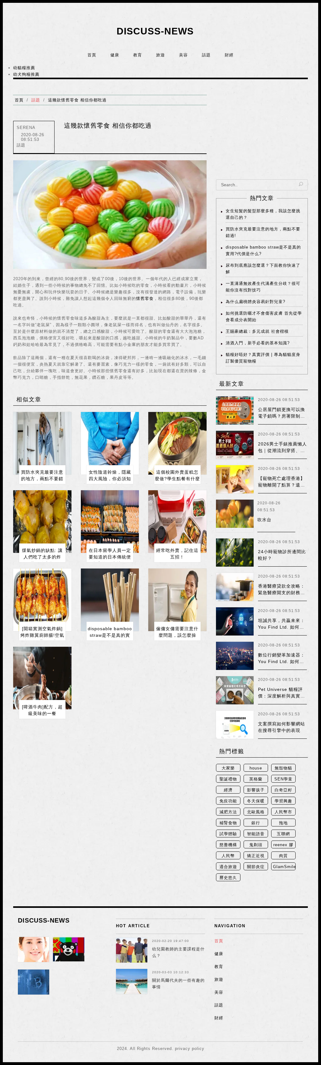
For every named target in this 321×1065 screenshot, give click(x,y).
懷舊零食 (145, 298)
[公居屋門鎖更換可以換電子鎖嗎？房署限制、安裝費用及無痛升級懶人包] (235, 410)
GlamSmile (284, 866)
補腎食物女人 (228, 823)
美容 (183, 55)
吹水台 (264, 519)
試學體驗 (228, 833)
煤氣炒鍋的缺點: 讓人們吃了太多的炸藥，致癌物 (42, 557)
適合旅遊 (228, 866)
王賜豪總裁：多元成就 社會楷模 (257, 331)
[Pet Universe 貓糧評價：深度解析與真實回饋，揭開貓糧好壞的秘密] (235, 690)
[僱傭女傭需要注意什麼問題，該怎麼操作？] (177, 600)
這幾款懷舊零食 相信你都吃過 (77, 100)
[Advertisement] (262, 134)
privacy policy (189, 1048)
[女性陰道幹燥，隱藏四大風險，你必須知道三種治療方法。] (110, 443)
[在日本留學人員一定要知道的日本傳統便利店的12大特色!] (110, 521)
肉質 (283, 855)
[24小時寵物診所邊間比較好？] (235, 552)
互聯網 (283, 833)
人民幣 (228, 855)
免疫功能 (228, 801)
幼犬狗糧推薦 (26, 74)
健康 (114, 55)
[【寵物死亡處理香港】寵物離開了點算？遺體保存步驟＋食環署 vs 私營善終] (235, 479)
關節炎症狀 (256, 867)
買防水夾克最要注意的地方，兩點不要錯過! (42, 479)
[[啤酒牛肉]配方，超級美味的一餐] (42, 678)
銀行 (255, 823)
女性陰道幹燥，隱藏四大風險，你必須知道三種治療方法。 (110, 479)
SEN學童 (283, 779)
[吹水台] (235, 516)
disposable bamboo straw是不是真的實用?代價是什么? (110, 635)
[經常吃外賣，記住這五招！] (177, 521)
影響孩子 (256, 790)
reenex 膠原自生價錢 (283, 845)
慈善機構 (228, 844)
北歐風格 (256, 812)
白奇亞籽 (283, 790)
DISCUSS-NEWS (155, 31)
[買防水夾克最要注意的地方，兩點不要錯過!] (42, 443)
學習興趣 (283, 801)
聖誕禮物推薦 (228, 780)
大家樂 (228, 768)
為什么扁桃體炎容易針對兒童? (255, 301)
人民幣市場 (283, 812)
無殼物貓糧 (283, 769)
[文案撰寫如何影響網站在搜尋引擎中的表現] (235, 725)
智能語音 (256, 833)
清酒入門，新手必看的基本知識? (258, 343)
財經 (229, 55)
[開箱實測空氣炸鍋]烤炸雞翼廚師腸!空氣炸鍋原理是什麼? (42, 635)
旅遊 (160, 55)
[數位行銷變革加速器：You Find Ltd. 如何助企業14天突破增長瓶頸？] (235, 656)
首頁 (91, 55)
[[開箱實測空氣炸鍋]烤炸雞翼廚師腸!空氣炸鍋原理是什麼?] (42, 600)
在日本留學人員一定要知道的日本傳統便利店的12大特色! (110, 557)
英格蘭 (255, 779)
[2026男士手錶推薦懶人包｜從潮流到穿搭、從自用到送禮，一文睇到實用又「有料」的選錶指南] (235, 445)
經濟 (228, 790)
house (256, 768)
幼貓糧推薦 (24, 67)
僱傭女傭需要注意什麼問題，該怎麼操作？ (177, 635)
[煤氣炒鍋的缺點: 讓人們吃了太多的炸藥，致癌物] (42, 521)
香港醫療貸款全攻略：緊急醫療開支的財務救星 (281, 593)
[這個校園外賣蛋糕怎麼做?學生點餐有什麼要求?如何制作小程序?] (177, 443)
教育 (137, 55)
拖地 (283, 823)
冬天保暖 (256, 801)
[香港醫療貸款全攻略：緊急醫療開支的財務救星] (235, 587)
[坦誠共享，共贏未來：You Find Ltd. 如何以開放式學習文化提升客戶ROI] (235, 621)
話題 (206, 55)
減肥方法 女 (228, 812)
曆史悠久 (228, 877)
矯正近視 (256, 855)
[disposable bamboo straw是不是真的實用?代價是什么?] (110, 600)
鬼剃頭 (255, 844)
